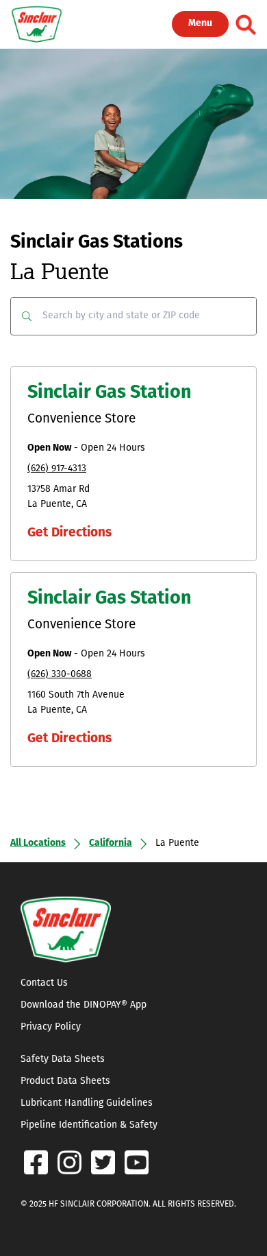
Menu (200, 24)
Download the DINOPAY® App (84, 1005)
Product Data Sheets (65, 1081)
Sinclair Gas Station (109, 393)
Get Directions (69, 533)
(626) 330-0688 (59, 675)
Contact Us (44, 983)
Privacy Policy (51, 1027)
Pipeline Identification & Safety (89, 1125)
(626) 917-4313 (56, 469)
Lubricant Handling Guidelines (87, 1103)
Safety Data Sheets (63, 1059)
